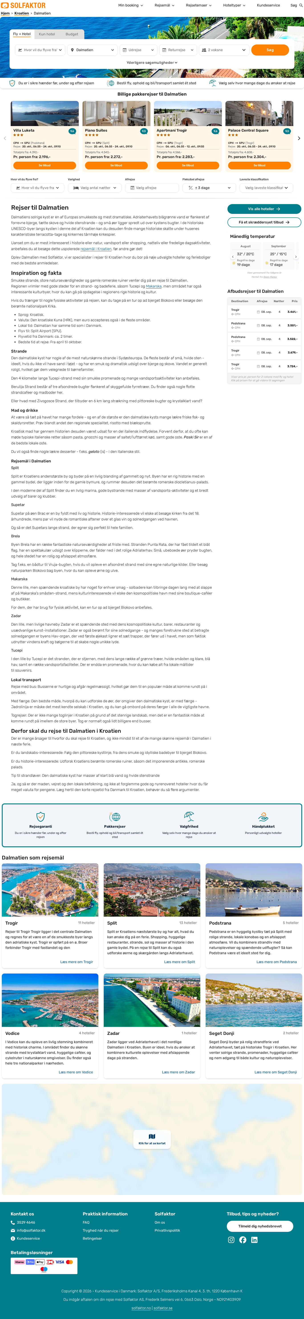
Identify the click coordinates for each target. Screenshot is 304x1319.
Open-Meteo (270, 277)
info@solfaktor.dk (31, 1230)
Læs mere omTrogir (76, 962)
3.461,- (293, 312)
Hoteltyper (232, 5)
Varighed (74, 179)
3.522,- (292, 339)
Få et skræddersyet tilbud (261, 222)
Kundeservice (268, 5)
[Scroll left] (232, 256)
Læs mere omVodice (76, 1072)
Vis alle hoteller (261, 209)
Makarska (154, 286)
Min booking (128, 5)
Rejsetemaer (196, 5)
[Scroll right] (296, 256)
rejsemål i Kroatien (96, 249)
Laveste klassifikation (254, 179)
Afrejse (130, 179)
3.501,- (293, 325)
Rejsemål (162, 5)
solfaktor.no (141, 1308)
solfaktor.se (163, 1308)
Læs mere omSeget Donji (276, 1072)
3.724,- (292, 366)
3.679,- (293, 352)
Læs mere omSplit (179, 962)
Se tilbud (45, 165)
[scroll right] (299, 138)
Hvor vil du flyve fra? (24, 179)
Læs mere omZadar (178, 1072)
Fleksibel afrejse (193, 179)
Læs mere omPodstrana (277, 962)
